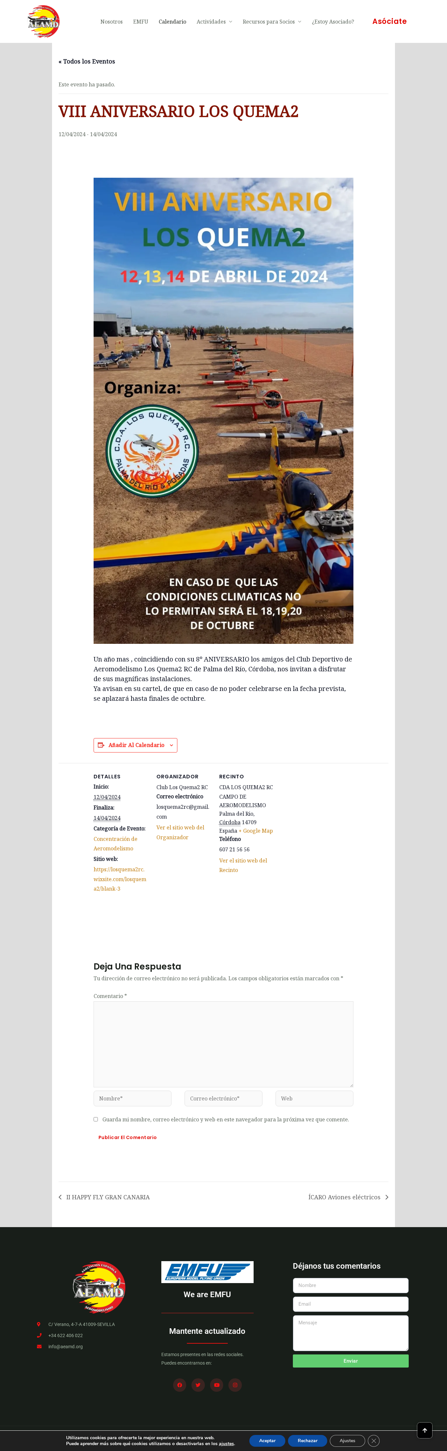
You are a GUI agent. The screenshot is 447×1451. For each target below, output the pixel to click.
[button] (390, 21)
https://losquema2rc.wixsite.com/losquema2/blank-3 (120, 879)
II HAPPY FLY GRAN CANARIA (107, 1197)
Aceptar (267, 1441)
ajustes (226, 1444)
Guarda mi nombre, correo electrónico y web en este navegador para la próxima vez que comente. (225, 1119)
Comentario (110, 996)
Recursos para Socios (269, 21)
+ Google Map (256, 830)
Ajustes (347, 1441)
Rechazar (307, 1441)
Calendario (172, 21)
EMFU (140, 21)
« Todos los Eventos (87, 61)
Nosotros (111, 21)
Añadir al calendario (137, 745)
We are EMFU (207, 1294)
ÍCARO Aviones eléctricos (345, 1197)
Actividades (211, 21)
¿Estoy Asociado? (333, 21)
